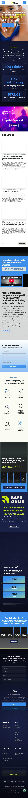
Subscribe (13, 366)
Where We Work (6, 730)
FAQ (15, 737)
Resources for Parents (19, 754)
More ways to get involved (13, 487)
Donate (8, 25)
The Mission (5, 722)
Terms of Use (17, 792)
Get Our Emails (14, 774)
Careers (17, 734)
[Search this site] (3, 2)
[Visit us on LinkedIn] (23, 781)
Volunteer (5, 760)
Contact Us (18, 730)
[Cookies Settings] (24, 790)
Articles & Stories (20, 751)
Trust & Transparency (18, 740)
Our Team (17, 727)
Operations (5, 725)
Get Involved (20, 25)
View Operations (14, 604)
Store (15, 771)
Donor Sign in (14, 708)
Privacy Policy (10, 792)
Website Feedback (20, 743)
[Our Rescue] (14, 691)
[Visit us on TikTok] (15, 781)
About (16, 722)
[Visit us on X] (19, 781)
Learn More (14, 125)
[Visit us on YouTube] (4, 781)
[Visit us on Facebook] (12, 781)
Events (4, 763)
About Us (5, 330)
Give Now (4, 753)
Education (18, 748)
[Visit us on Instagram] (8, 781)
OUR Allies (5, 755)
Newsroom (17, 757)
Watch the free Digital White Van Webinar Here (14, 269)
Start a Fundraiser (7, 758)
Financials (17, 732)
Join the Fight (6, 751)
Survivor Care (6, 727)
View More (22, 243)
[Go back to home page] (14, 2)
